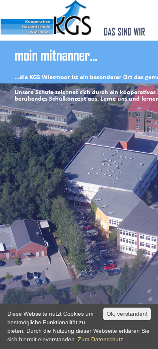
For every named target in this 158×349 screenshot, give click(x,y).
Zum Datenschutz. (101, 339)
